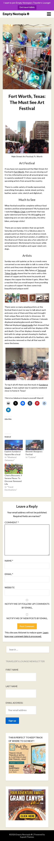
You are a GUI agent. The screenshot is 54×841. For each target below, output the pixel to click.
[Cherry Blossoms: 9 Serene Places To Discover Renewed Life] (14, 469)
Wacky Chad (19, 211)
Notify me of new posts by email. (27, 618)
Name (9, 560)
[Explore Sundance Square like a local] (14, 445)
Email (9, 574)
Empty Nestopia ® (16, 14)
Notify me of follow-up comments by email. (27, 605)
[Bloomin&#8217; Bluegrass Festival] (35, 445)
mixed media (27, 325)
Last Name (12, 686)
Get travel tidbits (27, 7)
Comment (12, 522)
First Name (12, 669)
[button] (8, 298)
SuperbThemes (27, 837)
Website (10, 587)
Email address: (14, 702)
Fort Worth (19, 172)
